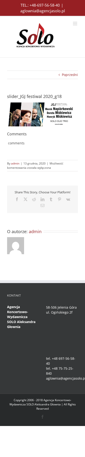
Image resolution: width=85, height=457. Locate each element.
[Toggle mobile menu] (75, 23)
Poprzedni (70, 74)
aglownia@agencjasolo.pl (42, 10)
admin (15, 163)
